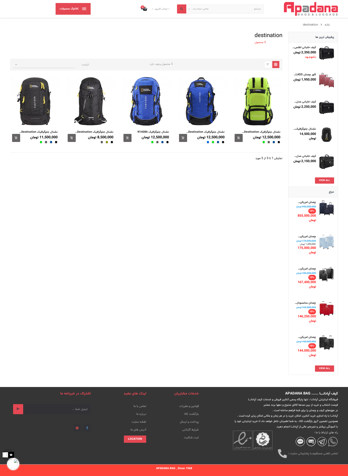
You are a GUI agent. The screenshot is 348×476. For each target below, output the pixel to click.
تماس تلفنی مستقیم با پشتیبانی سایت (314, 453)
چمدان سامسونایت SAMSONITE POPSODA (305, 303)
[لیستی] (267, 64)
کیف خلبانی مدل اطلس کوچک (306, 156)
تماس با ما (140, 406)
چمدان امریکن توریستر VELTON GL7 (305, 236)
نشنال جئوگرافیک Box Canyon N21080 (305, 129)
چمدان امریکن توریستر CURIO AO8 (307, 337)
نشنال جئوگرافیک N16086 (153, 132)
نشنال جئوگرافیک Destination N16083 (206, 132)
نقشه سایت (139, 422)
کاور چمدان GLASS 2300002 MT (305, 75)
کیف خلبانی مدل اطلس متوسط (306, 102)
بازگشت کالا (191, 414)
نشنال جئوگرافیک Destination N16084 (39, 132)
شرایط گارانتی (190, 430)
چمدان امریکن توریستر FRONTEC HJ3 (304, 269)
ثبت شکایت (191, 438)
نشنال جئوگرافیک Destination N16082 (95, 132)
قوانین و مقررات (189, 406)
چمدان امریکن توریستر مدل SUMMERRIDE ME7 (307, 202)
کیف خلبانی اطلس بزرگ (305, 47)
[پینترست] (77, 428)
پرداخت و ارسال (189, 422)
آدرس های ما (138, 430)
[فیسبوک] (87, 428)
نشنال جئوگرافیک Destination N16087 (262, 132)
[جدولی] (275, 64)
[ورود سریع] (169, 9)
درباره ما (141, 414)
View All (324, 180)
